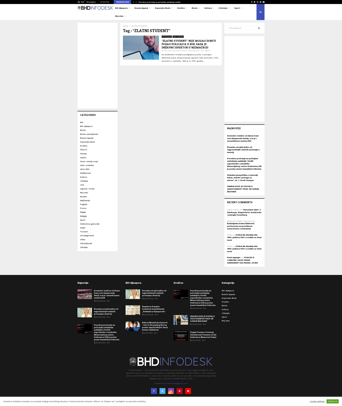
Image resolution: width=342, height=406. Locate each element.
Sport (237, 8)
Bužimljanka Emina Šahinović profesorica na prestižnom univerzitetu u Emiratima (240, 226)
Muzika (83, 197)
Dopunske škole (162, 8)
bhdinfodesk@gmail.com (176, 383)
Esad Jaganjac (233, 257)
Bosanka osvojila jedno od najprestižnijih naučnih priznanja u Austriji (243, 149)
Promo (83, 208)
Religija (83, 216)
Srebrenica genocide (89, 224)
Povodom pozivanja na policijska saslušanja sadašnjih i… (162, 2)
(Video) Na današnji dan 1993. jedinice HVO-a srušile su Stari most (244, 237)
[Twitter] (162, 391)
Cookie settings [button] (317, 401)
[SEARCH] (259, 28)
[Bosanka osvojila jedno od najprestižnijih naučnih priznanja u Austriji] (84, 312)
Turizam (84, 232)
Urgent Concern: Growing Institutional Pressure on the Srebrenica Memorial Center (203, 334)
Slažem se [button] (332, 401)
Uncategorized (87, 235)
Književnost (85, 173)
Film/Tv (83, 150)
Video (82, 239)
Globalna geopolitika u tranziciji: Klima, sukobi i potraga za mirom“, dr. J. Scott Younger (242, 177)
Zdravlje (84, 247)
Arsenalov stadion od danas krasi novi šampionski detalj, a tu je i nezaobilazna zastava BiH (243, 138)
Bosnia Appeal (141, 8)
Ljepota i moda (87, 189)
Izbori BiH (84, 169)
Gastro (83, 157)
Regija (83, 212)
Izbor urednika (178, 36)
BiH (81, 122)
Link (82, 185)
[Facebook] (154, 391)
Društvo (181, 8)
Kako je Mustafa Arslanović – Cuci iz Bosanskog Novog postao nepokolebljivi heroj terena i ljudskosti (155, 326)
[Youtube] (188, 391)
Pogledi (83, 204)
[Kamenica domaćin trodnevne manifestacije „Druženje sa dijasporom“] (133, 310)
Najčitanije (85, 200)
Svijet (82, 228)
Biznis (194, 8)
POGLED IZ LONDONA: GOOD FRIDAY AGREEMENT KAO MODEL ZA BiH (242, 260)
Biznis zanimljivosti (89, 134)
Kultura (208, 8)
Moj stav (119, 16)
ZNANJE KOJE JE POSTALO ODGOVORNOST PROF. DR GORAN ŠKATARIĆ (243, 189)
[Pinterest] (179, 391)
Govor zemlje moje (89, 161)
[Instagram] (171, 391)
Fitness (83, 154)
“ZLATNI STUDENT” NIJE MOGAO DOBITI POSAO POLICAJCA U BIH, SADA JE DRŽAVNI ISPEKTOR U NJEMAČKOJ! (189, 44)
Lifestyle (223, 8)
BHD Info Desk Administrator (175, 51)
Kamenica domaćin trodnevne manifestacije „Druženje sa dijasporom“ (153, 309)
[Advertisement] (97, 65)
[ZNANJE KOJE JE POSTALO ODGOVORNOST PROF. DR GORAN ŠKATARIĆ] (181, 320)
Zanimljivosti (86, 243)
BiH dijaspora (121, 8)
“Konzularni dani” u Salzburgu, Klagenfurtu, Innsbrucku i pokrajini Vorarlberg (244, 212)
